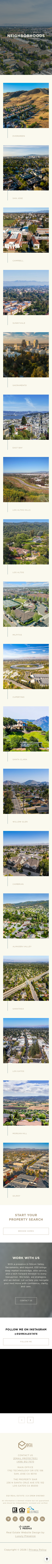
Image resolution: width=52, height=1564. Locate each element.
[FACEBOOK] (21, 1518)
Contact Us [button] (26, 1301)
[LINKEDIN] (42, 1518)
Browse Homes (26, 1231)
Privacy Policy (38, 1550)
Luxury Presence (25, 1536)
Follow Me (26, 1342)
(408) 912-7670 (25, 1462)
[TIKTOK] (28, 1518)
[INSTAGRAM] (15, 1518)
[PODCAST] (8, 1518)
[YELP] (35, 1518)
